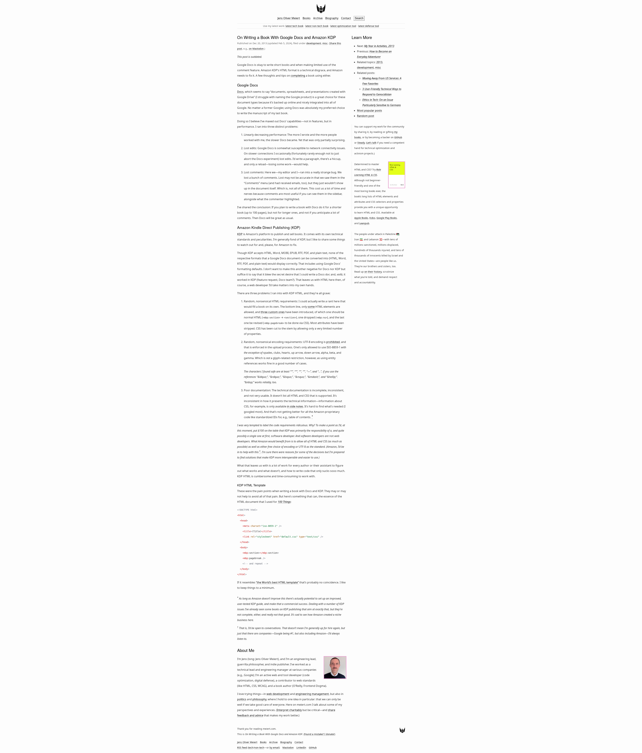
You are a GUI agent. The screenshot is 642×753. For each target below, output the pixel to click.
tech (250, 747)
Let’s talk (371, 142)
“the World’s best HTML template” (277, 582)
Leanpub (364, 223)
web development (278, 694)
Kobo (372, 217)
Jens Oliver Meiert (288, 18)
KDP (240, 234)
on (365, 271)
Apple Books (361, 217)
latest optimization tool (343, 26)
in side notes (295, 406)
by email (274, 747)
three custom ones (273, 312)
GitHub (398, 137)
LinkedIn (301, 747)
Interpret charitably (289, 710)
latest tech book (294, 26)
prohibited (333, 342)
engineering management (312, 694)
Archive (318, 18)
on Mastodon (256, 48)
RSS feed (242, 747)
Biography (331, 18)
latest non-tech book (316, 26)
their (370, 271)
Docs (240, 92)
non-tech (259, 747)
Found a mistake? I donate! (319, 734)
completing (298, 75)
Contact (346, 18)
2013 (379, 62)
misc (325, 43)
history (378, 271)
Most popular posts (369, 110)
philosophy (259, 699)
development (313, 43)
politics (241, 699)
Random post (365, 116)
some (311, 306)
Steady (361, 142)
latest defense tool (368, 26)
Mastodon (288, 747)
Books (307, 18)
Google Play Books (386, 217)
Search (359, 18)
